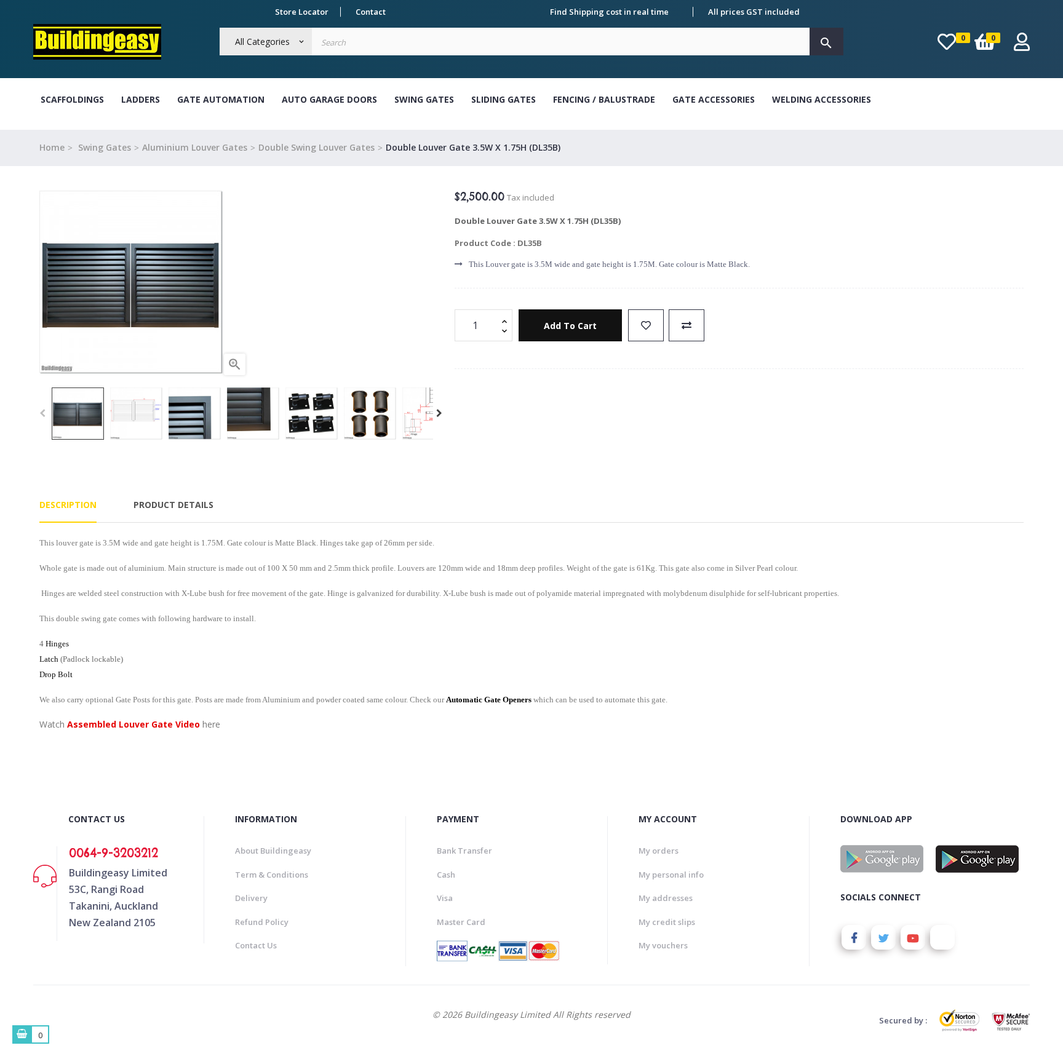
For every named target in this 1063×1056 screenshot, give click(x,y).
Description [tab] (68, 504)
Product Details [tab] (173, 504)
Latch (48, 659)
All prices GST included (754, 11)
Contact (371, 11)
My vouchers (663, 945)
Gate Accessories (713, 99)
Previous (42, 413)
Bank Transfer (464, 850)
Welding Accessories (821, 99)
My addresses (666, 897)
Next (439, 413)
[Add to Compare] (686, 325)
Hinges (57, 643)
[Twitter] (883, 937)
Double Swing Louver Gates (316, 147)
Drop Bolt (56, 674)
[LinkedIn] (942, 937)
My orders (659, 850)
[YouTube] (913, 937)
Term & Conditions (271, 874)
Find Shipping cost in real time (609, 11)
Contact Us (256, 945)
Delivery (251, 897)
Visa (445, 897)
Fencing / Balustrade (604, 99)
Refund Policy (262, 921)
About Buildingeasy (273, 850)
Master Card (461, 921)
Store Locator (301, 11)
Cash (446, 874)
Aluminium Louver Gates (194, 147)
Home (52, 147)
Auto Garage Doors (329, 99)
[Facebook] (854, 937)
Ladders (140, 99)
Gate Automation (221, 99)
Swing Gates (424, 99)
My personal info (671, 874)
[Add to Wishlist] (646, 325)
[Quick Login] (1022, 45)
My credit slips (667, 921)
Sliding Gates (503, 99)
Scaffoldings (72, 99)
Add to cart (570, 325)
